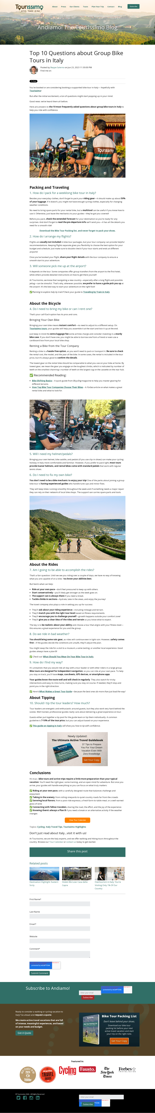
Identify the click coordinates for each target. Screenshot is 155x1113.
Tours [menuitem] (85, 6)
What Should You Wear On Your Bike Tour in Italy (68, 656)
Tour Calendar (56, 841)
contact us (71, 841)
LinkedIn (61, 72)
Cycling (41, 826)
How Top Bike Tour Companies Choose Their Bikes (57, 387)
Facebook (55, 72)
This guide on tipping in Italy (47, 725)
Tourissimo (35, 90)
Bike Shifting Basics (42, 380)
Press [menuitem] (63, 6)
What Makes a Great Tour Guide (55, 691)
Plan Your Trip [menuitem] (98, 6)
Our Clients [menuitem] (74, 6)
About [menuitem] (55, 6)
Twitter (67, 72)
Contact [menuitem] (110, 6)
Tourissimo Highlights (74, 826)
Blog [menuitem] (120, 6)
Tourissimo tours (38, 328)
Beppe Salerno (57, 67)
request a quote (43, 1014)
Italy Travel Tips (54, 826)
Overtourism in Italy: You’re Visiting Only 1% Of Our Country (108, 885)
